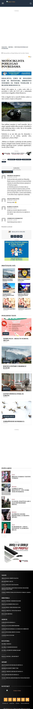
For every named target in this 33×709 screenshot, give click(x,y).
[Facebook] (12, 236)
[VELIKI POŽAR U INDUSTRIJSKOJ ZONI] (9, 288)
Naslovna (4, 47)
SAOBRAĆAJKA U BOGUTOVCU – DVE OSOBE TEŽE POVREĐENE (20, 490)
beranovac (11, 159)
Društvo (6, 389)
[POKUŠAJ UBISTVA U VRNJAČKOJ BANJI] (24, 288)
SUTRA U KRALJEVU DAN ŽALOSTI (10, 584)
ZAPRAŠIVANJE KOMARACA (13, 421)
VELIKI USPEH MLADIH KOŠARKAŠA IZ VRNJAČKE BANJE (16, 678)
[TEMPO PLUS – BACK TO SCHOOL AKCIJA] (16, 327)
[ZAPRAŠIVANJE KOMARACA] (16, 410)
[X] (18, 236)
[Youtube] (21, 236)
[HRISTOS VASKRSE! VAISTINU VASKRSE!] (6, 476)
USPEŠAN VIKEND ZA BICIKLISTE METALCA (12, 671)
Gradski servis (8, 416)
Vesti (13, 474)
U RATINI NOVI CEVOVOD (8, 635)
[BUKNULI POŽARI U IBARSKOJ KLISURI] (9, 273)
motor (18, 159)
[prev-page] (3, 536)
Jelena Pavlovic (13, 199)
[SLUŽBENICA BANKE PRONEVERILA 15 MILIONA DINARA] (6, 515)
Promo (5, 333)
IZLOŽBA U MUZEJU (6, 643)
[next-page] (5, 536)
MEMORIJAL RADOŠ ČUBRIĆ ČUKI (10, 668)
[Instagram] (15, 236)
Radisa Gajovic (12, 206)
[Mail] (18, 699)
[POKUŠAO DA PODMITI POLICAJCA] (24, 273)
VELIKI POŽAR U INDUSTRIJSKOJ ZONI (11, 607)
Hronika (10, 47)
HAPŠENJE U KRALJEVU (24, 309)
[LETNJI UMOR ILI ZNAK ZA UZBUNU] (16, 382)
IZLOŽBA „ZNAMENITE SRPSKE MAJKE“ (11, 650)
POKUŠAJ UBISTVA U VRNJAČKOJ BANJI (11, 610)
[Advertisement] (16, 28)
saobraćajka (26, 159)
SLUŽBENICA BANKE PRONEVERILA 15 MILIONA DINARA (20, 515)
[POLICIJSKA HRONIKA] (9, 303)
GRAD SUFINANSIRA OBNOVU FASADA (11, 632)
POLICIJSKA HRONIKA (9, 309)
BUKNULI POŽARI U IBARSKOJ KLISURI (11, 601)
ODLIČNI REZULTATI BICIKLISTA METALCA (12, 665)
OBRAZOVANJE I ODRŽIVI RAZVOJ (10, 578)
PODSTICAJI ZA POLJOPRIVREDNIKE (10, 625)
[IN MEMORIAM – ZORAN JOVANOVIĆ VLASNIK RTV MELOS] (6, 527)
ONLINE (17, 708)
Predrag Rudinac (13, 175)
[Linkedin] (14, 699)
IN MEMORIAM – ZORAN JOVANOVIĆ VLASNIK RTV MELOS (20, 528)
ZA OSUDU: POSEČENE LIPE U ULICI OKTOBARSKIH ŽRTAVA (21, 503)
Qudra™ (25, 708)
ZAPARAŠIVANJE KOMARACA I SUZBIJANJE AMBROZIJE (15, 629)
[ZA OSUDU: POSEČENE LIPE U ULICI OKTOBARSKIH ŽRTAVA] (6, 502)
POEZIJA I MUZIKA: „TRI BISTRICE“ (10, 656)
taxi (4, 161)
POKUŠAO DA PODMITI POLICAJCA (10, 604)
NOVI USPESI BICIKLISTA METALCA (10, 674)
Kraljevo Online (18, 232)
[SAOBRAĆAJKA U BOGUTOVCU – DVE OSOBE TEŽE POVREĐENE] (6, 489)
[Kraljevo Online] (16, 3)
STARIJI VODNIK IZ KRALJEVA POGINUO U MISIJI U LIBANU (16, 592)
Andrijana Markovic (15, 218)
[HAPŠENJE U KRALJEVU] (24, 303)
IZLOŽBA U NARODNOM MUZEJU (9, 647)
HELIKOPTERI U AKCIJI (7, 581)
